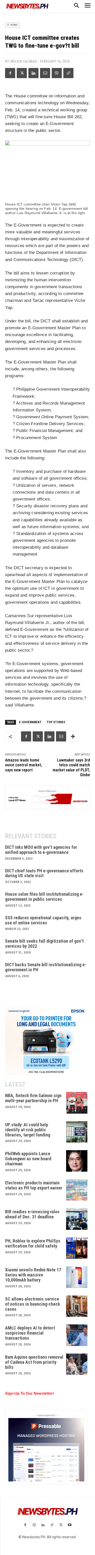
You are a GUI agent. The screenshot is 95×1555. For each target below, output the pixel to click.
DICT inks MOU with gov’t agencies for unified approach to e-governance (41, 849)
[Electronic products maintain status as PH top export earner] (77, 1190)
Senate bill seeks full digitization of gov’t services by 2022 (44, 943)
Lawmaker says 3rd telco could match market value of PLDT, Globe (71, 767)
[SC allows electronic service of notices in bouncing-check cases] (77, 1306)
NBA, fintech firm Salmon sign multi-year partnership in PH (33, 1098)
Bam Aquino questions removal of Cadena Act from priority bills (34, 1362)
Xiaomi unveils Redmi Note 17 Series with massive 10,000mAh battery (33, 1275)
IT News (12, 25)
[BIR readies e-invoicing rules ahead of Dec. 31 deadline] (77, 1219)
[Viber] (57, 73)
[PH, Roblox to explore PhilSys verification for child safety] (77, 1248)
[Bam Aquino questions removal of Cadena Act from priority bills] (77, 1364)
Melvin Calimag (23, 61)
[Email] (45, 73)
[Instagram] (34, 1525)
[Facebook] (10, 73)
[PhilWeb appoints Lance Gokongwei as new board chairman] (77, 1161)
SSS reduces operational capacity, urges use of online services (43, 920)
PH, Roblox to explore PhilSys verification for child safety (32, 1243)
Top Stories (56, 722)
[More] (73, 736)
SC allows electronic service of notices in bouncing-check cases (32, 1304)
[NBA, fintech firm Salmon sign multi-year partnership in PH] (77, 1103)
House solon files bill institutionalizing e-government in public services (44, 896)
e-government (30, 722)
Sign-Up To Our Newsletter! (29, 1393)
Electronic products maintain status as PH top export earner (33, 1185)
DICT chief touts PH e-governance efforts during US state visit (44, 873)
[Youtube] (70, 1525)
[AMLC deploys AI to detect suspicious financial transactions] (77, 1335)
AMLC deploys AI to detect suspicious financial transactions (30, 1333)
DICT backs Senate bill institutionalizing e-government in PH (45, 967)
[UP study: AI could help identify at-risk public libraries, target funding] (77, 1132)
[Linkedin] (33, 73)
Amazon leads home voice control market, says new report (23, 765)
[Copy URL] (68, 73)
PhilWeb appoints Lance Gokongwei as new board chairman (28, 1158)
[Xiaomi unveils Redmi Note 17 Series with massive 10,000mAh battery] (77, 1277)
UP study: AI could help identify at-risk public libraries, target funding (27, 1129)
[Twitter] (22, 73)
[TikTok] (52, 1525)
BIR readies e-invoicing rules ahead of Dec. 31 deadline (32, 1214)
